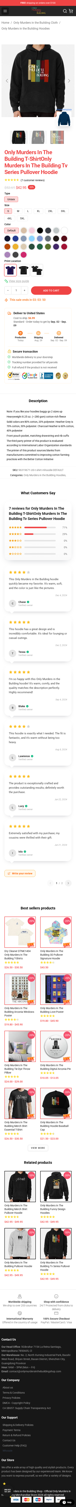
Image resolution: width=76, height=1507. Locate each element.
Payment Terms (11, 1430)
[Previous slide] (7, 81)
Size (6, 205)
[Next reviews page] (68, 883)
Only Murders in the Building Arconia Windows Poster (19, 1012)
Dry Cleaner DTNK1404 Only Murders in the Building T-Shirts (17, 955)
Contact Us (9, 1440)
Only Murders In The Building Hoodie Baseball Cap (54, 1126)
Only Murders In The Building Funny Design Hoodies (52, 1209)
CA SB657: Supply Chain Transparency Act (27, 1408)
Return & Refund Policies (17, 1435)
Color (7, 224)
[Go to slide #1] (19, 137)
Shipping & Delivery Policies (18, 1424)
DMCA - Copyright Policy (16, 1402)
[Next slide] (69, 81)
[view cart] (71, 11)
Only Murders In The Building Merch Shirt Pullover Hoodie (15, 1209)
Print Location (12, 261)
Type (7, 193)
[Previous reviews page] (50, 883)
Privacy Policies (11, 1397)
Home (5, 22)
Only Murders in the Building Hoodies (25, 28)
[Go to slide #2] (38, 137)
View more (38, 1148)
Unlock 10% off (7, 1491)
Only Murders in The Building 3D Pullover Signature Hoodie (51, 955)
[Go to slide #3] (57, 137)
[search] (65, 11)
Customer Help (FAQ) (15, 1445)
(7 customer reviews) (33, 180)
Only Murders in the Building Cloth (35, 22)
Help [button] (69, 1502)
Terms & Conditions (14, 1392)
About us (8, 1387)
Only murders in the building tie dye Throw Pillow (17, 1069)
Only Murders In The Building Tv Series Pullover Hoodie (55, 1266)
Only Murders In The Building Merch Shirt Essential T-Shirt (15, 1126)
